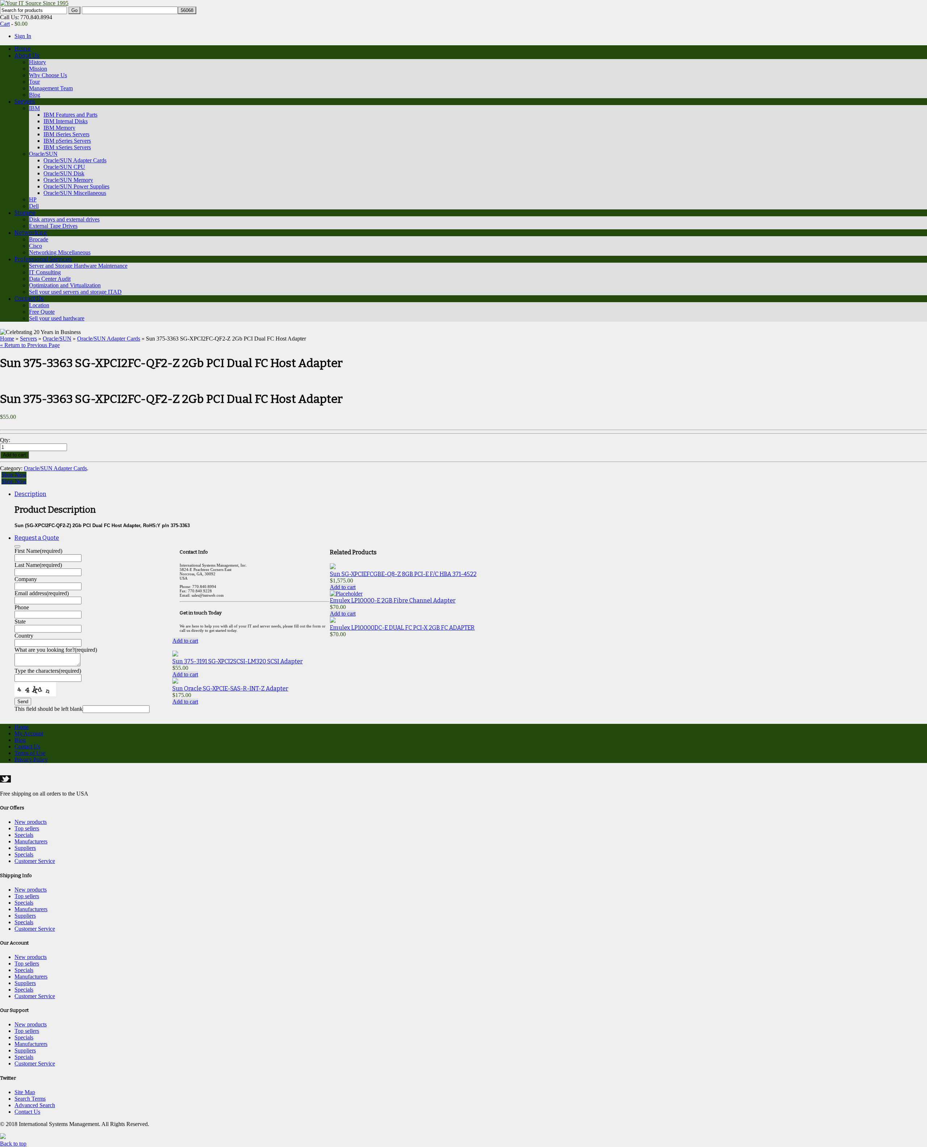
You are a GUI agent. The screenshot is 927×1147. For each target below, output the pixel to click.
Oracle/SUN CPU (64, 167)
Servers (24, 101)
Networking (30, 232)
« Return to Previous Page (30, 345)
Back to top (13, 1143)
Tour (34, 82)
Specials (23, 835)
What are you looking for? (55, 650)
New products (30, 822)
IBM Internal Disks (65, 121)
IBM (34, 108)
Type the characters (47, 671)
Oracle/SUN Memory (68, 180)
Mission (38, 69)
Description (30, 494)
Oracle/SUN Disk (63, 173)
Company (25, 579)
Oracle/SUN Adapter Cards (74, 160)
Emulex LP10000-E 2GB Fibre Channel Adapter (393, 600)
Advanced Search (34, 1105)
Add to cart (343, 587)
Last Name (38, 565)
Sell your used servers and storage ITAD (75, 292)
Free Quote (42, 312)
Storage (24, 212)
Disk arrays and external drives (64, 219)
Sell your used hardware (56, 318)
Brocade (38, 239)
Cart (5, 24)
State (20, 621)
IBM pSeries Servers (67, 141)
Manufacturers (30, 841)
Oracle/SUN (43, 154)
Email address (41, 593)
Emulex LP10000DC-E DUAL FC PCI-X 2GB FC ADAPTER (402, 627)
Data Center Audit (50, 279)
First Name (38, 551)
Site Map (24, 1092)
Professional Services (43, 259)
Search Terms (30, 1099)
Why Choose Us (48, 75)
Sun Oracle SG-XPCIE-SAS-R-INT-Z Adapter (230, 688)
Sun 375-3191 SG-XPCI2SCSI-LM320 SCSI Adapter (237, 661)
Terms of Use (29, 753)
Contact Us (29, 298)
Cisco (35, 246)
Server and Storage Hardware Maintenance (78, 266)
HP (33, 199)
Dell (34, 206)
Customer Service (34, 861)
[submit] (17, 546)
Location (39, 305)
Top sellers (26, 828)
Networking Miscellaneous (60, 252)
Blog (34, 95)
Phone (21, 607)
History (37, 62)
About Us (26, 55)
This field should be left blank (48, 709)
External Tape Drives (53, 226)
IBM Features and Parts (70, 115)
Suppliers (25, 848)
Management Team (51, 88)
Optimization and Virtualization (65, 285)
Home (22, 48)
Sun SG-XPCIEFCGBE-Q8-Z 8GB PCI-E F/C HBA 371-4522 (403, 574)
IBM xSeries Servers (67, 147)
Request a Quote (36, 537)
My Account (28, 733)
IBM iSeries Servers (66, 134)
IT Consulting (45, 272)
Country (23, 636)
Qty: (6, 440)
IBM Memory (59, 128)
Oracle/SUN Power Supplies (76, 186)
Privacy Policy (31, 759)
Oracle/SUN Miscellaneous (74, 193)
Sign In (22, 36)
